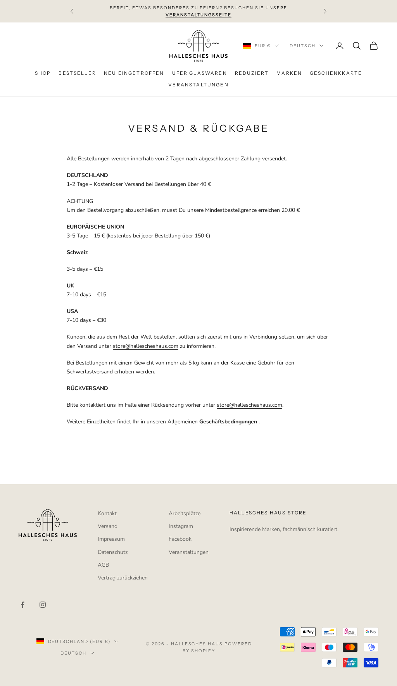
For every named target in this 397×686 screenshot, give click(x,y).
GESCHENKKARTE (336, 73)
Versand (107, 526)
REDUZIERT (252, 73)
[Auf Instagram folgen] (43, 605)
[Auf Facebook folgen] (22, 605)
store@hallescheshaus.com (145, 346)
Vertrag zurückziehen (123, 577)
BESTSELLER (77, 73)
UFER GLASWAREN (199, 73)
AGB (103, 565)
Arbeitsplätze (184, 513)
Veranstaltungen (189, 552)
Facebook (180, 539)
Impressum (111, 539)
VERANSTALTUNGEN (198, 85)
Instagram (181, 526)
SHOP (43, 73)
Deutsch (303, 45)
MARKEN (289, 73)
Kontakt (107, 513)
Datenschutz (113, 552)
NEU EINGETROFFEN (134, 73)
